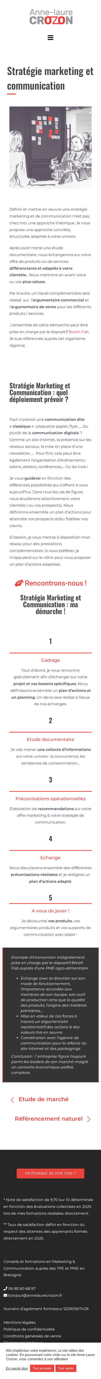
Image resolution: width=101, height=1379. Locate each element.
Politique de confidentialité (29, 1329)
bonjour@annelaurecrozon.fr (34, 1295)
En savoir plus (17, 1368)
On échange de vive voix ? (50, 1173)
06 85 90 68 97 (21, 1288)
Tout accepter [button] (42, 1368)
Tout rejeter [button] (66, 1368)
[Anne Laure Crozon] (50, 16)
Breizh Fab (79, 332)
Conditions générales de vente (32, 1336)
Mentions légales (19, 1322)
